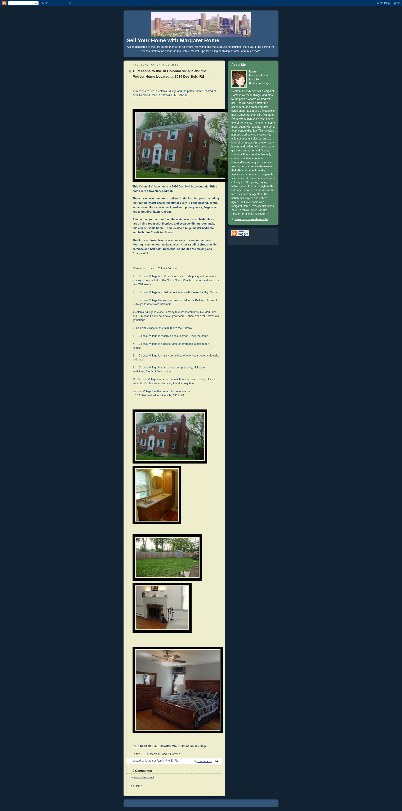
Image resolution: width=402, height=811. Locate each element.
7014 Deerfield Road (154, 754)
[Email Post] (216, 761)
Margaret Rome (258, 75)
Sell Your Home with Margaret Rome (173, 40)
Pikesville (174, 754)
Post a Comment (144, 777)
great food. (179, 316)
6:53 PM (173, 760)
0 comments (204, 761)
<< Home (136, 786)
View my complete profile (251, 219)
